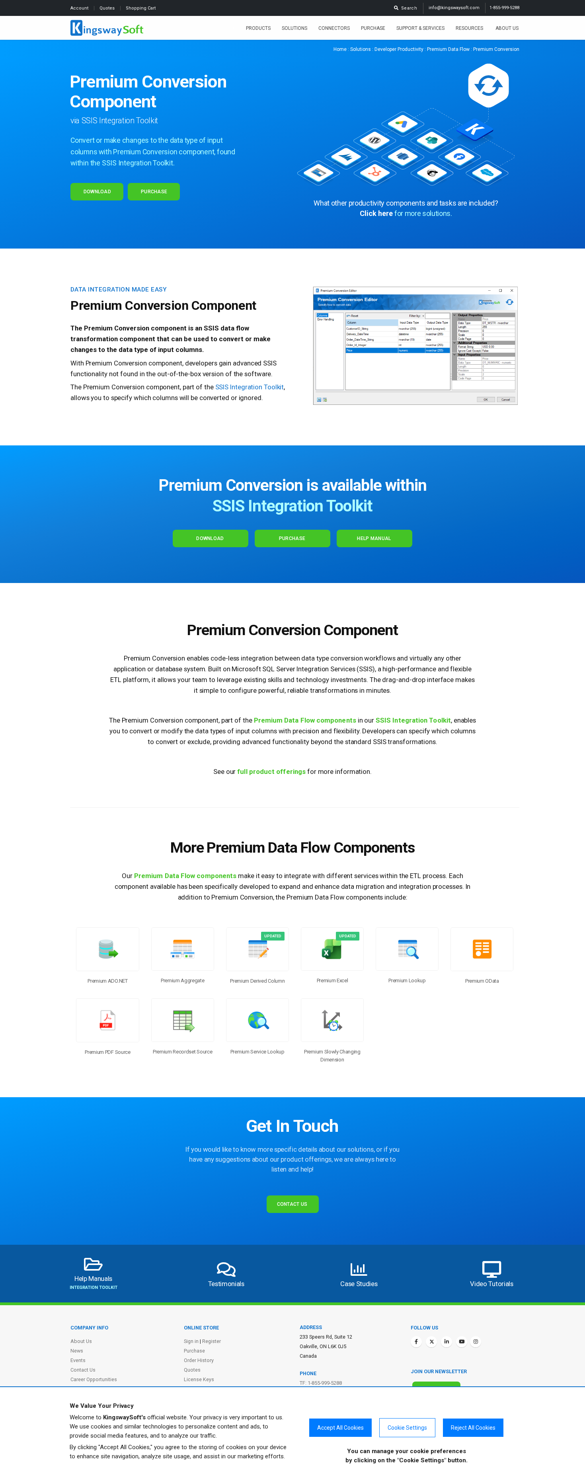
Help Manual (374, 538)
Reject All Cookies (473, 1428)
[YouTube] (461, 1341)
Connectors (334, 28)
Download (97, 191)
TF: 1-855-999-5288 (321, 1383)
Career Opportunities (93, 1379)
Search (408, 8)
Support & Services (420, 28)
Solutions (294, 28)
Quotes (107, 8)
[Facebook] (416, 1341)
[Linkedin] (446, 1341)
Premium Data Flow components (305, 720)
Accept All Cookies (340, 1428)
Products (258, 28)
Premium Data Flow (448, 49)
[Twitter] (431, 1341)
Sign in (191, 1341)
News (76, 1351)
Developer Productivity (398, 49)
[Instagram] (475, 1341)
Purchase (373, 28)
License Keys (199, 1379)
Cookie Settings (407, 1428)
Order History (199, 1360)
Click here (376, 213)
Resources (470, 28)
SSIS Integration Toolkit (293, 505)
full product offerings (271, 771)
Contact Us (292, 1204)
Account (80, 8)
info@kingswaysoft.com (454, 7)
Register (211, 1341)
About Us (507, 28)
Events (78, 1360)
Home (340, 49)
